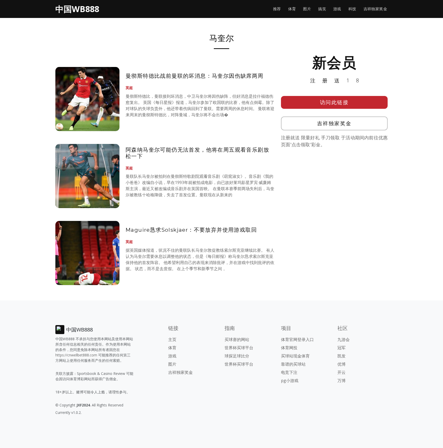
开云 (341, 372)
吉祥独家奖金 (375, 8)
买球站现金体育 (295, 356)
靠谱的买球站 (293, 364)
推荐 (277, 8)
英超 (129, 87)
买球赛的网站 (237, 339)
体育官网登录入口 (297, 339)
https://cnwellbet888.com (76, 355)
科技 (352, 8)
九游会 (343, 339)
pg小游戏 (289, 380)
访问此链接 (334, 102)
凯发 (341, 356)
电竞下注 (289, 372)
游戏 (337, 8)
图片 (307, 8)
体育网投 (289, 347)
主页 (172, 339)
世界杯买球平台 (239, 347)
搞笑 (322, 8)
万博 (341, 380)
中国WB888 (77, 8)
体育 (292, 8)
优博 (341, 364)
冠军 (341, 347)
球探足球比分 (237, 356)
